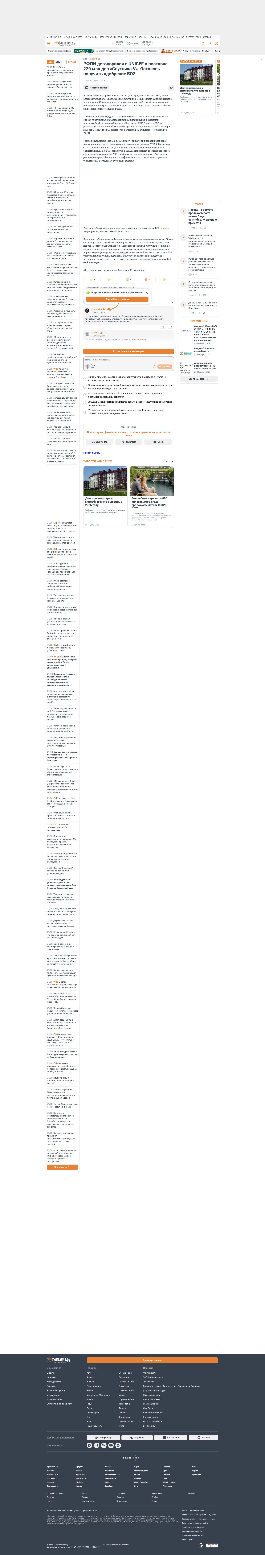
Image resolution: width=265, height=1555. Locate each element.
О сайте (50, 1373)
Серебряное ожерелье (111, 37)
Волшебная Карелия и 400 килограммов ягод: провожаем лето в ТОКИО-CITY (150, 503)
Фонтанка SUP (54, 37)
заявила (164, 228)
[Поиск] (203, 43)
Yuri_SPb (94, 309)
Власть (90, 1399)
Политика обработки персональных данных (199, 1515)
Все (50, 62)
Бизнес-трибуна (94, 1386)
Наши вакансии (54, 1399)
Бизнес (90, 1381)
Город (89, 1408)
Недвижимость (94, 1426)
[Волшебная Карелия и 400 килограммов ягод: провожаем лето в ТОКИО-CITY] (152, 481)
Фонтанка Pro (150, 1373)
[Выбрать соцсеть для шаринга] (171, 88)
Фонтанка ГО (91, 37)
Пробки (133, 43)
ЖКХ (89, 1421)
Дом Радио (148, 1408)
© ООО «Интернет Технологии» (116, 1545)
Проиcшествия (126, 1390)
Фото (121, 1426)
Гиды (89, 1404)
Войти (93, 368)
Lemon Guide (156, 37)
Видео (90, 1390)
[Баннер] (84, 51)
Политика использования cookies (195, 1523)
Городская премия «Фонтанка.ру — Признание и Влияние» (171, 1386)
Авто (89, 1373)
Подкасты (124, 1386)
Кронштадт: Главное (153, 1412)
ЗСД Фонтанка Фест (174, 37)
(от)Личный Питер (73, 37)
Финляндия (124, 1417)
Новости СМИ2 (91, 452)
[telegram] (96, 1445)
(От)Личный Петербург (154, 1390)
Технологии (124, 1404)
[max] (89, 1445)
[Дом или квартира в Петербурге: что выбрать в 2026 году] (105, 481)
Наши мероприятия (56, 1390)
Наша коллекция (151, 1395)
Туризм (122, 1408)
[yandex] (118, 1445)
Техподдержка (54, 1381)
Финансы (123, 1412)
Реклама (51, 1386)
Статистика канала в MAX (59, 1404)
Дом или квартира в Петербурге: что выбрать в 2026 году (103, 502)
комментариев (98, 87)
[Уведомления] (209, 43)
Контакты (52, 1377)
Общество (124, 1377)
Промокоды (199, 321)
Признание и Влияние (136, 37)
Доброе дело (93, 1412)
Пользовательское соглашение (194, 1511)
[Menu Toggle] (48, 43)
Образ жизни (125, 1373)
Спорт (122, 1395)
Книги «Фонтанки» (152, 1399)
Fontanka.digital (150, 1404)
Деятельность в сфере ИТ (192, 1531)
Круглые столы (150, 1417)
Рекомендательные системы (193, 1527)
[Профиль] (216, 43)
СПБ (58, 62)
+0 (163, 327)
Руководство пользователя (192, 1535)
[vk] (104, 1445)
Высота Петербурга (152, 1421)
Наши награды (187, 1540)
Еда (88, 1417)
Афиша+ (91, 1377)
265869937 (95, 333)
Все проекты (149, 1426)
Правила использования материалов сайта (199, 1519)
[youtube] (111, 1445)
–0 (170, 327)
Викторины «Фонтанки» (98, 1395)
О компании (53, 1395)
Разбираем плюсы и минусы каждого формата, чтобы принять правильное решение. (105, 511)
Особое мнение (126, 1381)
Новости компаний (97, 461)
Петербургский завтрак (198, 37)
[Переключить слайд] (218, 74)
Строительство (126, 1399)
